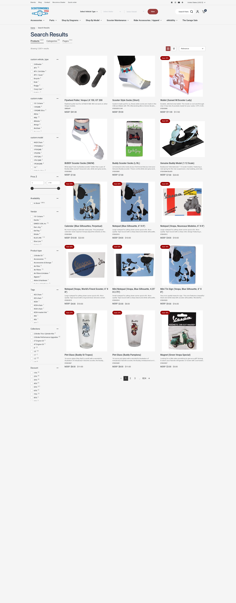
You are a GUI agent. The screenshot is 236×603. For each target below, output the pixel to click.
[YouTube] (179, 2)
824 (144, 378)
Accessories (36, 20)
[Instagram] (175, 2)
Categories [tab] (53, 40)
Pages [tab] (67, 40)
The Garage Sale (189, 20)
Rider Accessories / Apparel (146, 20)
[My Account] (197, 11)
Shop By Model (92, 20)
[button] (168, 48)
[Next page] (149, 378)
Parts (51, 20)
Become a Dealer (59, 2)
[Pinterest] (182, 2)
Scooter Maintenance (116, 20)
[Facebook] (172, 2)
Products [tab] (37, 40)
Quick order (72, 2)
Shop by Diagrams (70, 20)
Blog (40, 2)
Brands (33, 2)
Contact (47, 2)
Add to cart (86, 93)
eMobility (171, 20)
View (153, 12)
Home (33, 28)
